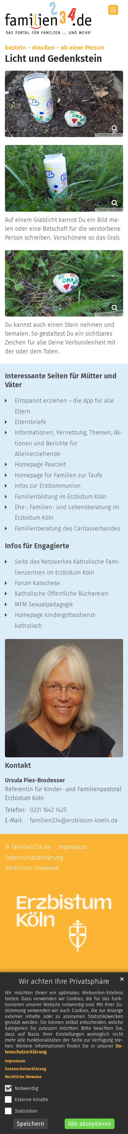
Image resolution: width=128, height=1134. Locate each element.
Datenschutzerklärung (25, 1069)
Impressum (15, 1061)
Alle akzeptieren (89, 1123)
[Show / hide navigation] (113, 10)
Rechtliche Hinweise (23, 1077)
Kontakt (18, 765)
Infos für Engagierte (37, 546)
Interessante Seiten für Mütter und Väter (61, 380)
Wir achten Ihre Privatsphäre (64, 981)
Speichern (30, 1123)
